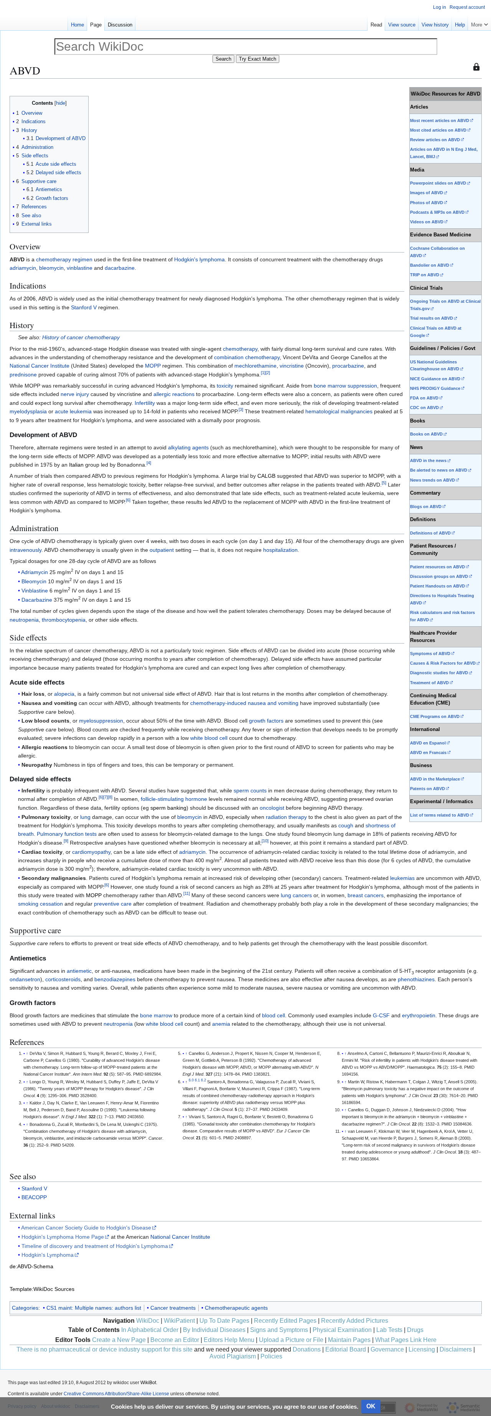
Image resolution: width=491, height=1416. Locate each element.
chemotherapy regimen (64, 259)
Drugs (415, 1330)
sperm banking (168, 808)
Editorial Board (345, 1349)
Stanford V (84, 307)
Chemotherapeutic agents (236, 1308)
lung (85, 817)
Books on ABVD (426, 434)
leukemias (402, 878)
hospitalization (280, 550)
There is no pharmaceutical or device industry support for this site (104, 1349)
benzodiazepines (114, 979)
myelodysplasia (28, 411)
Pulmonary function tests (67, 834)
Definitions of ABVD (430, 533)
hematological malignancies (338, 411)
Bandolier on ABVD (429, 265)
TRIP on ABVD (424, 274)
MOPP (153, 366)
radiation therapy (286, 817)
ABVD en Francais (428, 752)
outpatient (162, 550)
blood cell (273, 1015)
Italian (76, 465)
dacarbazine (120, 268)
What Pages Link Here (406, 1340)
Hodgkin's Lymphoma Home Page (62, 1237)
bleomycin (51, 268)
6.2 (203, 1080)
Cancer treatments (173, 1308)
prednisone (23, 374)
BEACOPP (34, 1197)
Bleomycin (33, 581)
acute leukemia (73, 411)
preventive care (113, 904)
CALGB (266, 476)
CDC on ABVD (424, 407)
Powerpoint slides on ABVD (438, 183)
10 (265, 840)
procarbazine (348, 366)
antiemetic (79, 971)
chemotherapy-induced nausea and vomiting (244, 703)
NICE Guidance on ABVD (435, 378)
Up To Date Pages (224, 1320)
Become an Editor (174, 1340)
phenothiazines (416, 979)
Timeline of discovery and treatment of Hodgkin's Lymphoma (94, 1246)
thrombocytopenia (64, 620)
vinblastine (79, 268)
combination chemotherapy (247, 357)
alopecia (64, 694)
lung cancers (296, 895)
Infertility (145, 403)
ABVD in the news (428, 460)
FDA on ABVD (424, 398)
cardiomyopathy (91, 852)
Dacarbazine (36, 600)
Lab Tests (389, 1330)
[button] (479, 23)
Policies (271, 1356)
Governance (387, 1349)
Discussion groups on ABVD (439, 576)
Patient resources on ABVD (437, 566)
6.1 (197, 1080)
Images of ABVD (426, 192)
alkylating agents (188, 447)
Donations (307, 1349)
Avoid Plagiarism (232, 1356)
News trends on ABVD (432, 480)
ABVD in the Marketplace (435, 779)
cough (345, 825)
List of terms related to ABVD (439, 815)
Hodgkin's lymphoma (199, 259)
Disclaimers (456, 1349)
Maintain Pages (349, 1340)
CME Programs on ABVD (435, 716)
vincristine (292, 366)
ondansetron (25, 979)
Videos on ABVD (426, 221)
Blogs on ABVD (426, 506)
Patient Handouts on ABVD (437, 586)
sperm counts (250, 790)
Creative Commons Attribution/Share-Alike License (116, 1393)
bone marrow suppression (345, 386)
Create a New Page (119, 1340)
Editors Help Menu (229, 1340)
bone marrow (156, 1015)
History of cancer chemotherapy (81, 337)
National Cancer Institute (39, 366)
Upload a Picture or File (291, 1340)
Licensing (422, 1349)
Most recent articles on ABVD (439, 120)
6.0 (191, 1080)
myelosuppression (101, 721)
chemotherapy (240, 349)
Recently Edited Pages (285, 1320)
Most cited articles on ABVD (438, 130)
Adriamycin (34, 572)
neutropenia (24, 620)
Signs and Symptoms (279, 1330)
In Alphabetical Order (149, 1330)
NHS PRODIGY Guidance (435, 388)
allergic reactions (173, 394)
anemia (221, 1024)
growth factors (266, 721)
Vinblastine (34, 591)
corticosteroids (63, 979)
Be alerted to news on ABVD (438, 470)
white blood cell (208, 738)
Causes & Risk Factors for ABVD (443, 663)
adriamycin (23, 268)
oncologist (272, 808)
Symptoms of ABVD (430, 653)
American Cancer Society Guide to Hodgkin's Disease (86, 1228)
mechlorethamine (255, 366)
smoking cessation (40, 904)
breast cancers (366, 895)
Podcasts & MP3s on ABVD (437, 212)
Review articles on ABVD (435, 139)
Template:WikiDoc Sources (42, 1289)
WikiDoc (147, 1320)
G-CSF (381, 1015)
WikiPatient (179, 1320)
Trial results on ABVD (431, 318)
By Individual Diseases (214, 1330)
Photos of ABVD (426, 202)
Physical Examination (342, 1330)
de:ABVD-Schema (31, 1266)
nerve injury (75, 394)
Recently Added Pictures (354, 1320)
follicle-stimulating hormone (174, 799)
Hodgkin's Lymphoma (47, 1255)
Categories (25, 1308)
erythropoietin (418, 1015)
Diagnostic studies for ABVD (439, 672)
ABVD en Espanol (428, 743)
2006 (29, 298)
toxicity (225, 386)
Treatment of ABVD (429, 682)
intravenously (25, 550)
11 (186, 893)
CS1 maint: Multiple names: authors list (93, 1308)
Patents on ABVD (427, 788)
